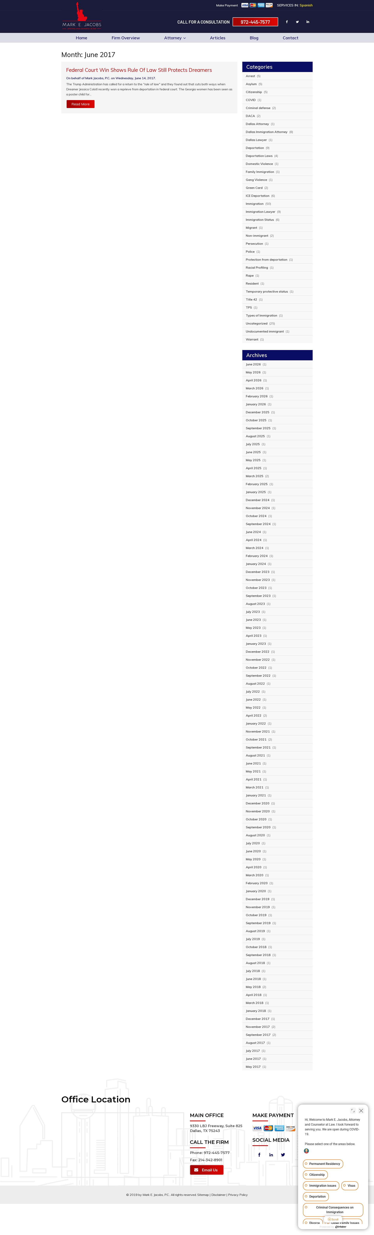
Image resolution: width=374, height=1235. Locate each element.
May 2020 (253, 859)
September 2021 (258, 747)
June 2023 (253, 620)
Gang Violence (256, 180)
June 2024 (253, 532)
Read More (80, 104)
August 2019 (255, 931)
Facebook (259, 1155)
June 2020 (253, 851)
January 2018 (256, 1011)
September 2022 (258, 675)
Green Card (254, 188)
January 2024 (256, 564)
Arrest (250, 76)
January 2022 (256, 723)
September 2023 (258, 596)
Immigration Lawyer (260, 212)
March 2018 (254, 1003)
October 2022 (256, 667)
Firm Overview (126, 37)
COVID (251, 100)
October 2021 (256, 739)
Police (250, 251)
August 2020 (255, 835)
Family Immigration (260, 172)
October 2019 (256, 915)
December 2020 (257, 803)
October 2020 (256, 819)
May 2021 (253, 771)
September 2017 (258, 1035)
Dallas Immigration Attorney (267, 132)
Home (81, 37)
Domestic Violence (259, 164)
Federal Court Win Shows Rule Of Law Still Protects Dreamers (139, 70)
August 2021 (255, 755)
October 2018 (256, 947)
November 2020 (258, 811)
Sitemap (203, 1195)
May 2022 (253, 707)
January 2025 (256, 492)
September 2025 (258, 428)
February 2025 (257, 484)
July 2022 (253, 691)
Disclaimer (218, 1195)
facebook (287, 21)
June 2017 (253, 1059)
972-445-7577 (255, 22)
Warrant (252, 339)
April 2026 (253, 380)
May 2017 (253, 1067)
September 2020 (258, 827)
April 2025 (253, 468)
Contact (290, 37)
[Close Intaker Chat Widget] (361, 1110)
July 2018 (253, 971)
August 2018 (255, 963)
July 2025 (253, 444)
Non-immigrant (257, 236)
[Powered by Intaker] (341, 1227)
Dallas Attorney (257, 124)
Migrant (251, 228)
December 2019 (257, 899)
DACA (250, 116)
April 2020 (253, 867)
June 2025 (253, 452)
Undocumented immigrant (265, 331)
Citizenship (254, 92)
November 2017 (258, 1027)
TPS (249, 307)
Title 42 (251, 299)
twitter (297, 21)
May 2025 (253, 460)
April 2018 (253, 995)
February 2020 (257, 883)
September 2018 (258, 955)
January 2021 (256, 795)
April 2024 (253, 540)
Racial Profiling (257, 267)
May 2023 (253, 628)
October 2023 (256, 588)
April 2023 (253, 636)
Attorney (173, 37)
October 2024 (256, 516)
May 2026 (253, 372)
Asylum (251, 84)
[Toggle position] (353, 1110)
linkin (308, 21)
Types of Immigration (261, 315)
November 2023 (258, 580)
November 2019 (258, 907)
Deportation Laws (259, 156)
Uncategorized (256, 323)
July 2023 (253, 612)
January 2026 (256, 404)
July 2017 (253, 1051)
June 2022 (253, 699)
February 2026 (257, 396)
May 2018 (253, 987)
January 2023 (256, 644)
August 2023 (255, 604)
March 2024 (254, 548)
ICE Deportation (257, 196)
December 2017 (257, 1019)
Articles (217, 37)
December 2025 (257, 412)
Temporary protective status (267, 291)
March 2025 (254, 476)
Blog (254, 37)
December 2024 (257, 500)
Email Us (210, 1169)
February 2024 (257, 556)
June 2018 (253, 979)
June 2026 (253, 364)
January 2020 (256, 891)
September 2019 (258, 923)
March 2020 (254, 875)
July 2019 (253, 939)
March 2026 (254, 388)
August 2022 (255, 683)
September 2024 (258, 524)
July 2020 (253, 843)
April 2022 (253, 715)
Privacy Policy (238, 1195)
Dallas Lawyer (256, 140)
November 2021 (258, 731)
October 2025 (256, 420)
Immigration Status (260, 220)
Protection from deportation (266, 259)
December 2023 (257, 572)
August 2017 (255, 1043)
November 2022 (258, 659)
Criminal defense (258, 108)
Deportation (255, 148)
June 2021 (253, 763)
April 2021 (253, 779)
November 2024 (258, 508)
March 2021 (254, 787)
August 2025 (255, 436)
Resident (252, 283)
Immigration (255, 204)
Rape (250, 275)
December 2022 (257, 652)
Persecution (254, 243)
